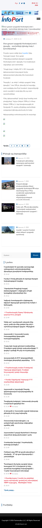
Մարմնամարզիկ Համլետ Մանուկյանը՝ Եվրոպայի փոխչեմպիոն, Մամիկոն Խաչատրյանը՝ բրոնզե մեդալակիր (18, 369)
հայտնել (25, 53)
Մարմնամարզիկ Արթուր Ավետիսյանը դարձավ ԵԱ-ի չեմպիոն (18, 313)
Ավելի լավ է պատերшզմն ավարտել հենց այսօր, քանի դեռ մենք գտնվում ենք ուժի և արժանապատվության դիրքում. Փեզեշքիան (19, 324)
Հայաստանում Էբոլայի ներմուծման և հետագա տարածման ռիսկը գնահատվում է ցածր (20, 433)
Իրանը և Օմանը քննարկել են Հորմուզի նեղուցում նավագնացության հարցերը (21, 280)
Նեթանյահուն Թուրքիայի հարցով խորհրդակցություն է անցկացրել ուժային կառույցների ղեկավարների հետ (18, 290)
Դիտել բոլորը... (9, 490)
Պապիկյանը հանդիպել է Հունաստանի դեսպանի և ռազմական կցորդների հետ (21, 402)
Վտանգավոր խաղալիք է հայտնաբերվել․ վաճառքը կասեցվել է (18, 443)
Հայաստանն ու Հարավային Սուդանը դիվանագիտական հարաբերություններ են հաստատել (18, 391)
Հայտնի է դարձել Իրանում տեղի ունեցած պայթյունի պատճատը (25, 232)
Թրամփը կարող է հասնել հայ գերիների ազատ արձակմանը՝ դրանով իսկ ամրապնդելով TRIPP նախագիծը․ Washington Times (21, 480)
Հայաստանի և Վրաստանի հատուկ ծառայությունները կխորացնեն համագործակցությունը (16, 336)
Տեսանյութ (15, 406)
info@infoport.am (21, 524)
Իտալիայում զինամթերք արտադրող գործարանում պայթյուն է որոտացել (25, 163)
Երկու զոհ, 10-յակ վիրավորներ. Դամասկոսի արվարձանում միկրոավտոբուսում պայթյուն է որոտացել (27, 210)
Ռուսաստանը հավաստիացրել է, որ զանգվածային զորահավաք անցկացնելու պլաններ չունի (18, 423)
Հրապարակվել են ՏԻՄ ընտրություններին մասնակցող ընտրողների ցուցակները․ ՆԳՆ (19, 359)
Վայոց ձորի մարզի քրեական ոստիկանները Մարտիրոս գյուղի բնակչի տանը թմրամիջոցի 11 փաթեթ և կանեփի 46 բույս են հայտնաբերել (21, 348)
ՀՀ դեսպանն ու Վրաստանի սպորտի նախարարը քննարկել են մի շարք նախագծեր (21, 412)
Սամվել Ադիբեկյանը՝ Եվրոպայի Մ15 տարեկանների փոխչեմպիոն (18, 380)
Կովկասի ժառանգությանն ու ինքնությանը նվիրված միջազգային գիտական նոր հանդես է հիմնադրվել (20, 302)
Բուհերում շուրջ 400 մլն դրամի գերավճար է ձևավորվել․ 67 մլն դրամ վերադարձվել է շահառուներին (19, 454)
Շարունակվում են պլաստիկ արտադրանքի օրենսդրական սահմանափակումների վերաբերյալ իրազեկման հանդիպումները (19, 269)
